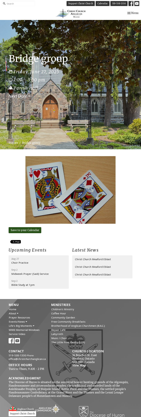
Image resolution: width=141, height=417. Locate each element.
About (13, 313)
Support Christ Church (80, 3)
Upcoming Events (28, 250)
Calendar (102, 3)
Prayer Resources (19, 317)
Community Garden (63, 317)
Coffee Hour (58, 313)
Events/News (17, 321)
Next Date (18, 96)
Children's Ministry (62, 309)
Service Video (17, 334)
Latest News (85, 250)
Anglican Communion (48, 409)
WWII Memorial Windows (24, 330)
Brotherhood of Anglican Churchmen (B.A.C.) (78, 325)
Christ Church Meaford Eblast (93, 259)
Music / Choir (59, 338)
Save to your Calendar (25, 230)
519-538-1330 (119, 3)
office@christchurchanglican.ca (27, 359)
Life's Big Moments (21, 325)
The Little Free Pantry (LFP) (68, 342)
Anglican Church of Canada (21, 409)
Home (12, 309)
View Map (79, 365)
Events (13, 142)
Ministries (60, 305)
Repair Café (58, 330)
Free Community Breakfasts (68, 321)
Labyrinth (57, 334)
